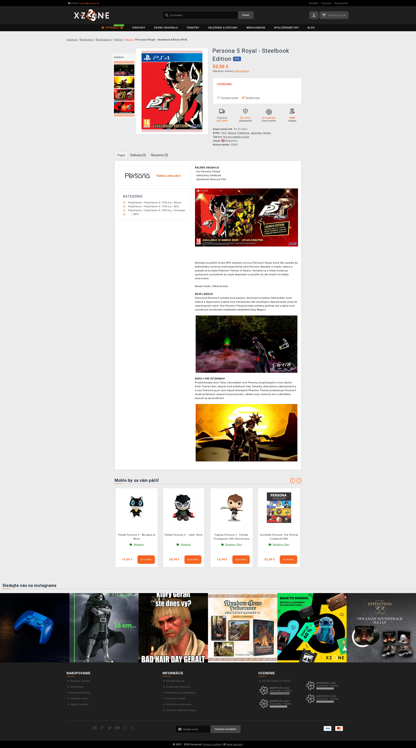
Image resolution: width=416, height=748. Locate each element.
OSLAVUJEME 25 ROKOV (276, 681)
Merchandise (256, 27)
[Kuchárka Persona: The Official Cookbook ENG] (279, 507)
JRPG (136, 214)
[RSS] (133, 728)
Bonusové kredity (80, 692)
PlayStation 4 (152, 202)
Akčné (177, 202)
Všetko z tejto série (168, 175)
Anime (267, 133)
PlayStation (135, 202)
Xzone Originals (166, 27)
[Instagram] (125, 728)
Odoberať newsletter (225, 729)
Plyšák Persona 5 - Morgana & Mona (136, 536)
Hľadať (245, 15)
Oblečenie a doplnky (223, 27)
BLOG (311, 27)
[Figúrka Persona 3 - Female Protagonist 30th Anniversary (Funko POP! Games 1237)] (231, 507)
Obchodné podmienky (178, 704)
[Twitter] (109, 728)
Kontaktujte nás (175, 681)
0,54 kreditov (241, 71)
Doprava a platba (80, 681)
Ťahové (232, 133)
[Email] (94, 728)
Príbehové (243, 133)
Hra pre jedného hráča (236, 137)
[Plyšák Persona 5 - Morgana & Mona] (136, 507)
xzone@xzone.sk (85, 3)
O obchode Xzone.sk (178, 687)
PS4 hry (167, 202)
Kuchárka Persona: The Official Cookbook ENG (279, 536)
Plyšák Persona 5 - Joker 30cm (184, 534)
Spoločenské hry (286, 27)
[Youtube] (117, 728)
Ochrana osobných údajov (181, 710)
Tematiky (193, 27)
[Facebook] (102, 728)
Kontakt (313, 3)
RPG (176, 206)
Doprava (326, 3)
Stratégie (179, 210)
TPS (223, 133)
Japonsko (256, 133)
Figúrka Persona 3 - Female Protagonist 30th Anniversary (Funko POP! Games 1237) (231, 537)
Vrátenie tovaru (79, 698)
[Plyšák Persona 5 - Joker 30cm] (183, 507)
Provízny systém (176, 698)
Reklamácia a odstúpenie (181, 692)
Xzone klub (341, 3)
